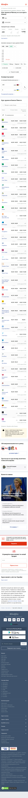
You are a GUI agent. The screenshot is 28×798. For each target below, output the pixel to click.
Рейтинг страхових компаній (7, 739)
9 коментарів (13, 453)
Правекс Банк (5, 266)
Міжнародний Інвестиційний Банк (5, 312)
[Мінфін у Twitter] (14, 619)
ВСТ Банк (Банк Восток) (5, 217)
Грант (3, 349)
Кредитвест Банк (5, 377)
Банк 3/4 (4, 370)
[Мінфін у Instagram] (18, 619)
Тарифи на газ (4, 669)
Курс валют (3, 655)
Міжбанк (3, 666)
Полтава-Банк (5, 296)
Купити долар (4, 708)
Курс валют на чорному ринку (7, 706)
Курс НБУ (3, 660)
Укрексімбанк (5, 159)
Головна (2, 607)
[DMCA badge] (14, 788)
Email (3, 560)
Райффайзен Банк (5, 143)
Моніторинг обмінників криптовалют (9, 676)
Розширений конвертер (7, 94)
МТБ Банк (4, 224)
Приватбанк (5, 122)
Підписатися (14, 565)
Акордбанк (4, 231)
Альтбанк (4, 356)
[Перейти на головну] (4, 4)
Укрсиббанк (5, 166)
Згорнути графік (15, 72)
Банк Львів (4, 252)
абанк (3, 209)
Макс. (25, 64)
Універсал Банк (4, 152)
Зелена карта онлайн (6, 735)
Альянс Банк (5, 259)
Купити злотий (4, 711)
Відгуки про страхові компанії (7, 737)
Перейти (14, 543)
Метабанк (4, 363)
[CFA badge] (21, 748)
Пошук (23, 643)
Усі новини (13, 527)
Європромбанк (5, 385)
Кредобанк (4, 202)
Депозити (3, 667)
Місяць (11, 64)
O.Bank (4, 421)
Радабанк (4, 245)
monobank (4, 414)
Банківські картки (5, 662)
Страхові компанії (5, 742)
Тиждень (5, 64)
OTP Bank (4, 173)
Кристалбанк (5, 342)
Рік (21, 64)
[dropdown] (14, 46)
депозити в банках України (15, 601)
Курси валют (4, 580)
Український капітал (5, 393)
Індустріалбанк (5, 328)
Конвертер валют (5, 671)
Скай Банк (4, 335)
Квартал (17, 64)
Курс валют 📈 (8, 607)
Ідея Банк (4, 238)
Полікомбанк (5, 400)
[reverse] (25, 87)
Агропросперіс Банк (5, 321)
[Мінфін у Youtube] (22, 619)
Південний (4, 195)
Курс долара (4, 657)
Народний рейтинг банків (6, 674)
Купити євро (4, 710)
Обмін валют (4, 703)
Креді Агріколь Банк (5, 188)
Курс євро (3, 659)
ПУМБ (3, 136)
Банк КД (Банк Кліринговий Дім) (5, 281)
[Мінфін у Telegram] (9, 619)
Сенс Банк (4, 180)
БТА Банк (4, 407)
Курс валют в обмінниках (6, 705)
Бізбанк (4, 303)
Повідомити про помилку (14, 648)
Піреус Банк (5, 273)
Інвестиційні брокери (5, 664)
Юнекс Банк (5, 289)
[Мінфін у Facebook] (5, 619)
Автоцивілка (4, 741)
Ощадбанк (4, 129)
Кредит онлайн (4, 672)
